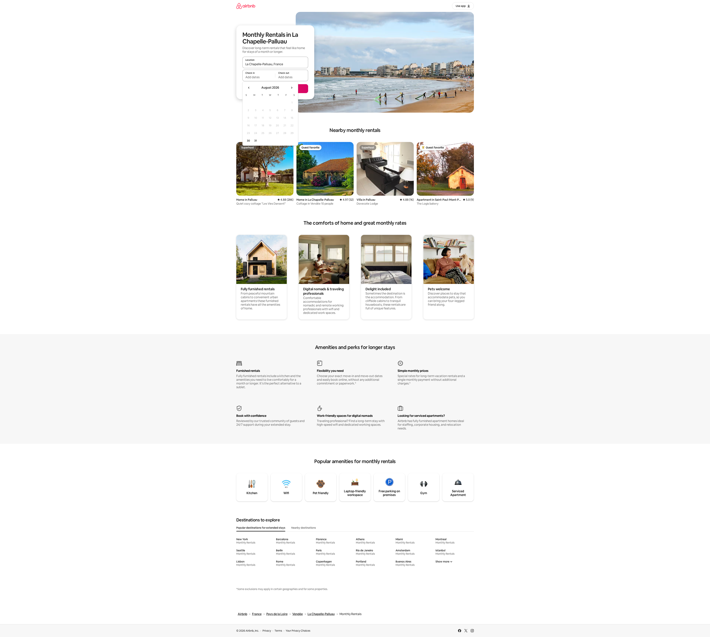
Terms (278, 630)
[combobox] (275, 64)
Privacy (266, 630)
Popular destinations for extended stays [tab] (260, 527)
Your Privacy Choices (298, 630)
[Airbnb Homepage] (245, 6)
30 (248, 140)
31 (255, 140)
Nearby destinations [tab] (303, 527)
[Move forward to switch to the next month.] (291, 88)
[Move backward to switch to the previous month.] (249, 88)
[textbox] (258, 77)
